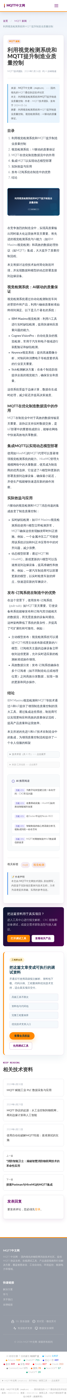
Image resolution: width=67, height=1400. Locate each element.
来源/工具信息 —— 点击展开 (24, 765)
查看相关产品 (43, 938)
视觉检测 (38, 865)
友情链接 (8, 1305)
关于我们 (8, 1299)
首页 (5, 21)
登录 (37, 1209)
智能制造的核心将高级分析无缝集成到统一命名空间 (35, 828)
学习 (5, 1294)
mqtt (25, 865)
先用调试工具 (21, 1046)
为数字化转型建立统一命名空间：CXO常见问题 (35, 792)
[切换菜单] (56, 5)
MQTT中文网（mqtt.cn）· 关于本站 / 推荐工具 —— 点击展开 (32, 1381)
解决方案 (8, 1289)
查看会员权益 (22, 1036)
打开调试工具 (18, 938)
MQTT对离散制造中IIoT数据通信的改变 (35, 841)
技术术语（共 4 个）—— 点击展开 (29, 754)
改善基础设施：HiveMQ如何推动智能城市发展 (35, 805)
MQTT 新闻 (20, 21)
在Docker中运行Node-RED (34, 816)
